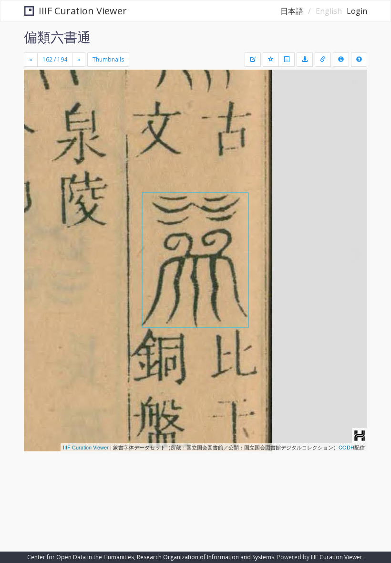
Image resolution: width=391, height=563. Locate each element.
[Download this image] (305, 59)
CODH (346, 447)
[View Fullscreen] (37, 118)
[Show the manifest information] (341, 59)
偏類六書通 (57, 37)
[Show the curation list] (286, 59)
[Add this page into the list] (271, 59)
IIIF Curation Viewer (83, 10)
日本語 (291, 11)
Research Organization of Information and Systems (205, 557)
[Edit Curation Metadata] (253, 59)
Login (357, 11)
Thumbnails (108, 59)
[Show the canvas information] (323, 59)
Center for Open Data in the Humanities (80, 557)
